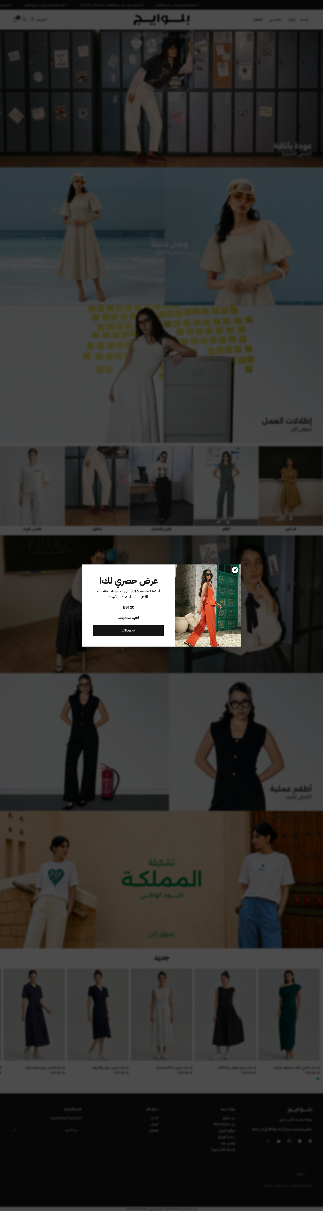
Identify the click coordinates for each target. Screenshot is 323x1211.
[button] (128, 630)
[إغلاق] (235, 570)
